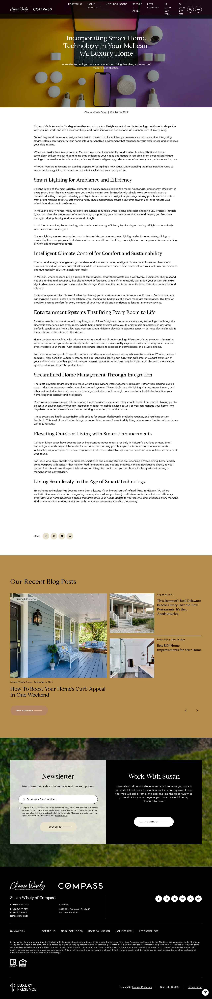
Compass (76, 942)
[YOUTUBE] (182, 898)
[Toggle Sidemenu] (198, 9)
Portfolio (75, 4)
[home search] (190, 9)
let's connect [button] (149, 931)
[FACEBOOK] (158, 898)
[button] (154, 822)
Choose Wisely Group (102, 501)
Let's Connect (153, 6)
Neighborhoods (116, 4)
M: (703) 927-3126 (168, 9)
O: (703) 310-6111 (182, 9)
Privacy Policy (61, 815)
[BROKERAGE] (198, 898)
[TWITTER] (190, 898)
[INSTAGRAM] (166, 898)
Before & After (137, 7)
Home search (124, 931)
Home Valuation (99, 931)
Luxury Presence (142, 987)
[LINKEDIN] (174, 898)
